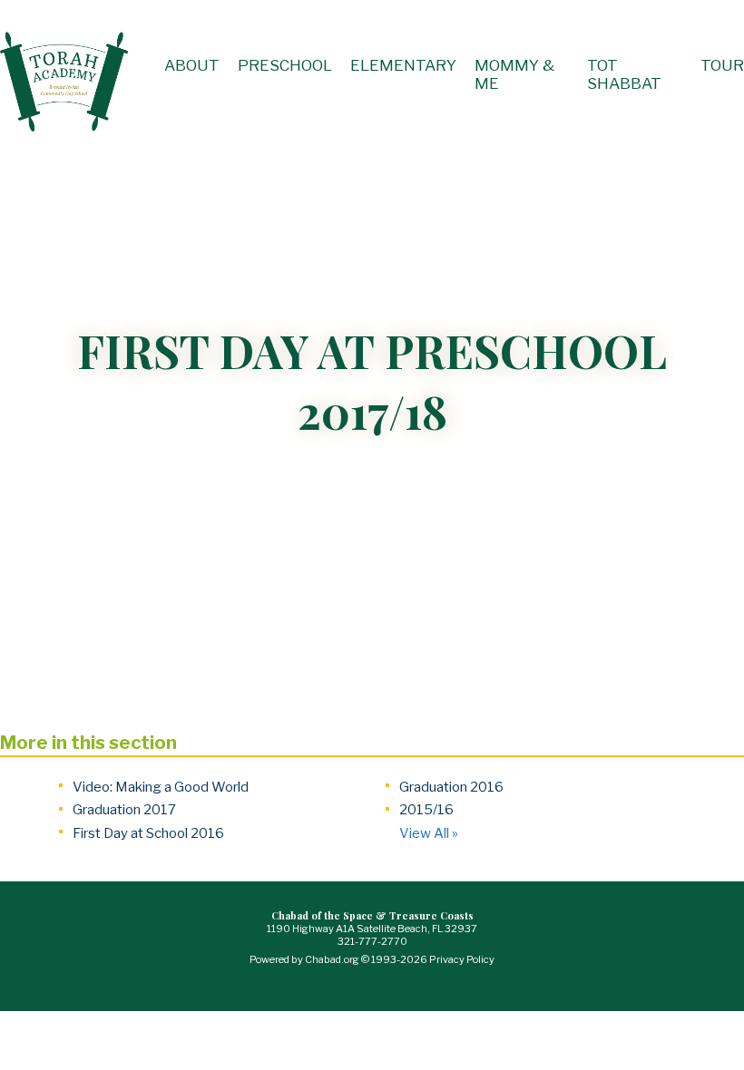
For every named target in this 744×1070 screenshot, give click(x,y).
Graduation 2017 (124, 810)
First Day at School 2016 (148, 833)
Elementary (403, 65)
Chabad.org (332, 959)
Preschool (285, 65)
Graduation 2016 (451, 787)
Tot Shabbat (624, 74)
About (192, 65)
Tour (722, 65)
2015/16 (426, 810)
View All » (428, 833)
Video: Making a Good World (161, 787)
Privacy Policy (461, 959)
